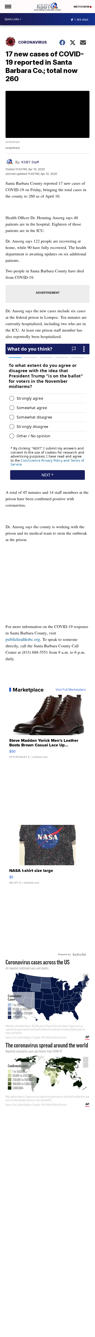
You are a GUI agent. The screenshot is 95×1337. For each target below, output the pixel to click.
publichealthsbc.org (23, 639)
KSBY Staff (30, 162)
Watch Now (82, 6)
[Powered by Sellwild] (79, 954)
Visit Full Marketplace (71, 689)
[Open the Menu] (7, 6)
